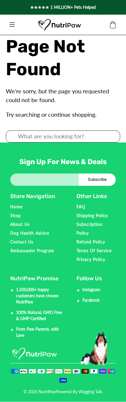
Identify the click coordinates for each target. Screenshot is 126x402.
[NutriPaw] (59, 25)
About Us (20, 224)
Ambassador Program (32, 250)
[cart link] (113, 25)
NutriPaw (47, 391)
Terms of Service (94, 250)
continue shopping (71, 114)
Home (16, 206)
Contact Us (21, 241)
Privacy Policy (90, 259)
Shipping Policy (92, 215)
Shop (15, 215)
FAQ (80, 206)
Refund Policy (90, 241)
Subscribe (97, 179)
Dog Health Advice (29, 233)
